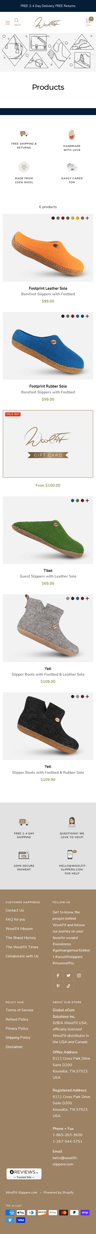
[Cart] (88, 20)
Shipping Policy (18, 1037)
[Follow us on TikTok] (68, 986)
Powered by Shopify (59, 1192)
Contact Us (15, 910)
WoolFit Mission (19, 928)
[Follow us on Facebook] (58, 975)
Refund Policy (17, 1019)
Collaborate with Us (22, 956)
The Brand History (21, 937)
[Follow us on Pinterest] (58, 986)
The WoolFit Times (22, 947)
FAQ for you (15, 919)
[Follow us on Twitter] (68, 975)
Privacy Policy (17, 1028)
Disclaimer (14, 1046)
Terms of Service (19, 1010)
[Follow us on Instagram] (79, 975)
